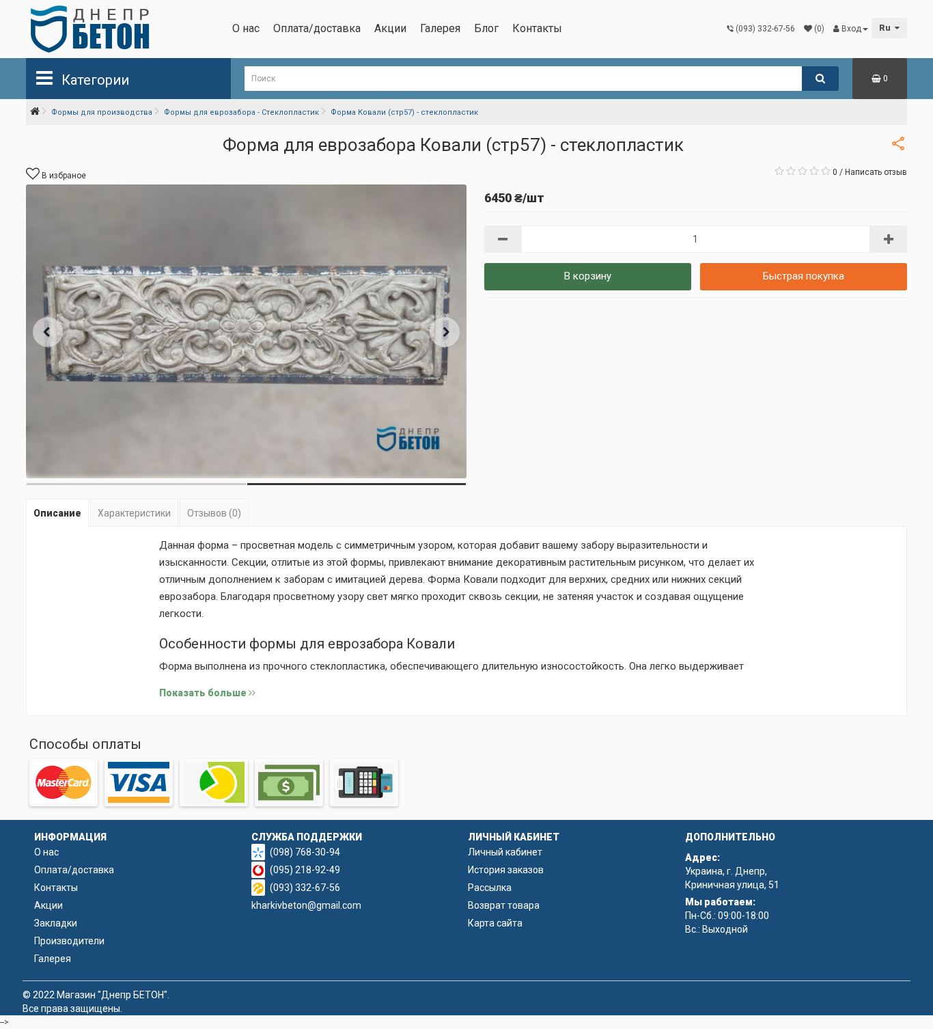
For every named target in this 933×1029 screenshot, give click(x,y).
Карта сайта (495, 923)
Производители (69, 940)
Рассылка (490, 887)
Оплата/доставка (317, 28)
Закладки (55, 923)
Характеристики (134, 513)
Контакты (537, 28)
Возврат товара (504, 905)
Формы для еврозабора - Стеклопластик (241, 112)
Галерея (440, 28)
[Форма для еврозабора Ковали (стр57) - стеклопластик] (246, 331)
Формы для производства (101, 112)
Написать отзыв (876, 172)
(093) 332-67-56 (305, 887)
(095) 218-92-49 (305, 869)
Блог (486, 28)
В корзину (587, 276)
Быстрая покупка (803, 276)
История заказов (506, 869)
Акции (390, 28)
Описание (57, 513)
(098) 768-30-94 (305, 852)
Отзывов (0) (214, 513)
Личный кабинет (505, 852)
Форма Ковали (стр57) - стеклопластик (404, 112)
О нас (246, 28)
